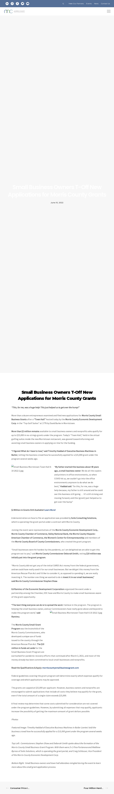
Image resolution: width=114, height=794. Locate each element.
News (96, 4)
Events (89, 4)
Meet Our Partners (76, 4)
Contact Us (105, 4)
